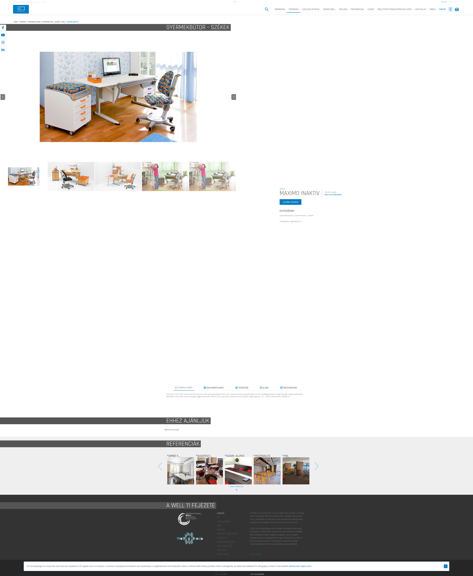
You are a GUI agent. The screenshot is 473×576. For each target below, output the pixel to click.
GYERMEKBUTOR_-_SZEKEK (51, 22)
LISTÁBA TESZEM (290, 202)
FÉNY (219, 525)
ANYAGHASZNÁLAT (226, 542)
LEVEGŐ (220, 513)
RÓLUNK (343, 9)
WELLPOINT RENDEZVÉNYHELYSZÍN (394, 9)
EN (238, 2)
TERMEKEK (22, 22)
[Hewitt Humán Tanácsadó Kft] (267, 470)
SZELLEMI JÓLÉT (224, 546)
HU (235, 2)
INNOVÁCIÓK (223, 554)
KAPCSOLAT (420, 9)
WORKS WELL (329, 9)
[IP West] (296, 470)
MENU (433, 9)
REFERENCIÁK (357, 9)
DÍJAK (265, 387)
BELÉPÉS (444, 2)
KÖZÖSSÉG (222, 550)
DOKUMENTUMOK (215, 387)
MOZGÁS (221, 529)
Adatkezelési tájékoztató (300, 566)
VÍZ (218, 517)
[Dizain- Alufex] (180, 470)
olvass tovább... (256, 554)
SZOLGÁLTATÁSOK (311, 9)
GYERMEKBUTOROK (34, 22)
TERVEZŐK (243, 387)
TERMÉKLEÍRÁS (184, 387)
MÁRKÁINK (280, 9)
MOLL (63, 22)
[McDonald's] (209, 470)
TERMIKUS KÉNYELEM (227, 533)
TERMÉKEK (294, 9)
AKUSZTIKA (222, 537)
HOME (16, 22)
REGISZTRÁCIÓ (454, 2)
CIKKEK (370, 9)
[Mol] (238, 470)
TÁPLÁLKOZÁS (223, 521)
